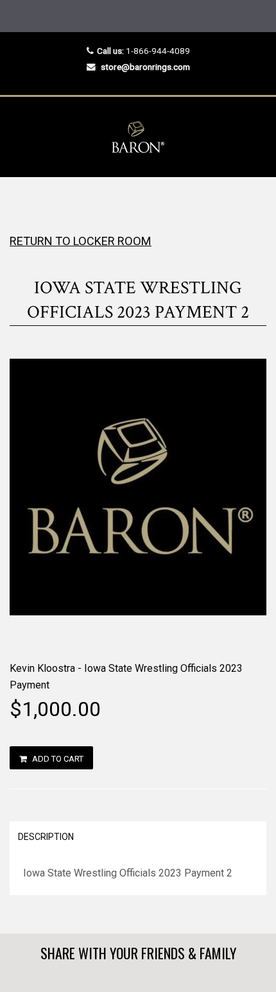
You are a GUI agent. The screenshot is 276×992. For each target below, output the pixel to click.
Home (21, 202)
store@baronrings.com (145, 67)
